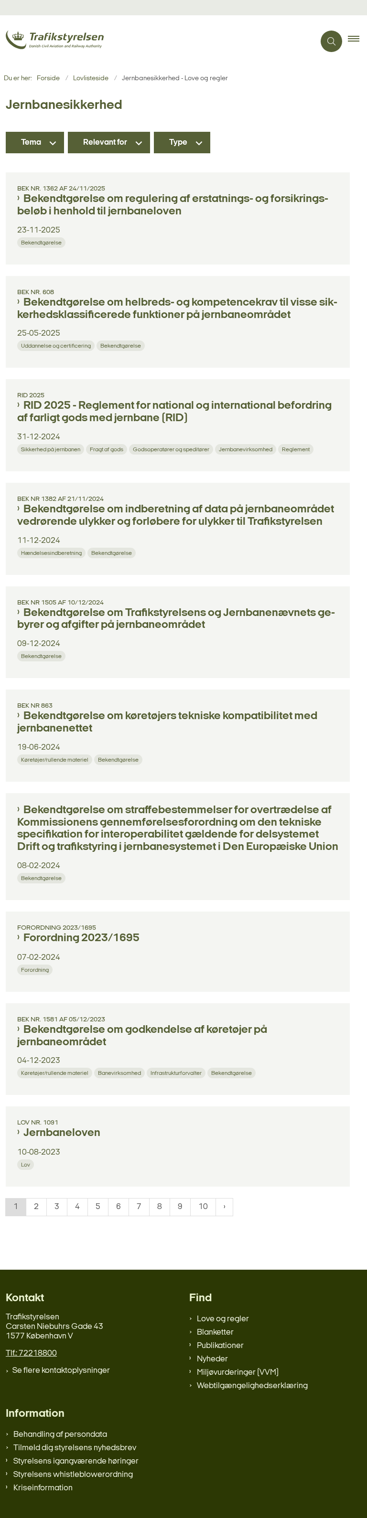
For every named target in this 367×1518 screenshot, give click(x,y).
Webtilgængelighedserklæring (252, 1386)
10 (203, 1207)
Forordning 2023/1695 (81, 938)
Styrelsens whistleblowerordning (73, 1475)
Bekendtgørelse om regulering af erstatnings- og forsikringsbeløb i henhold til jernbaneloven (172, 205)
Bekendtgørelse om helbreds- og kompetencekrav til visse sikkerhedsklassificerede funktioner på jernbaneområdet (177, 309)
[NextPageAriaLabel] (224, 1207)
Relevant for (105, 142)
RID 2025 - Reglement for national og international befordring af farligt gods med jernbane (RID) (174, 412)
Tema (31, 142)
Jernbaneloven (61, 1133)
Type (178, 142)
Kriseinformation (43, 1488)
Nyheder (212, 1359)
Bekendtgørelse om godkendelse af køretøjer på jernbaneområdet (142, 1036)
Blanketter (215, 1332)
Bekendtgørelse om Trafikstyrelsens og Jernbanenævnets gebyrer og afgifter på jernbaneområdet (176, 619)
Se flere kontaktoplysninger (61, 1371)
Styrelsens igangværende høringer (76, 1461)
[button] (357, 41)
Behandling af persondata (60, 1435)
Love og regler (223, 1319)
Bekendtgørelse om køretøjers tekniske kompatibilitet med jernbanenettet (167, 722)
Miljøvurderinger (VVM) (238, 1373)
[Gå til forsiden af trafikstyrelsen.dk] (153, 41)
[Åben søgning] (331, 41)
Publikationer (220, 1346)
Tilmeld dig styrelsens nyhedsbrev (74, 1448)
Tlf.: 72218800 (31, 1353)
